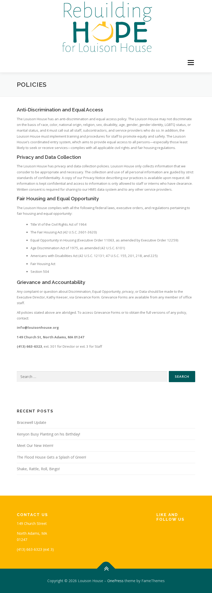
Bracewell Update (31, 422)
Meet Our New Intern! (35, 445)
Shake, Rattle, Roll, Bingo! (38, 468)
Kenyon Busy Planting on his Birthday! (48, 434)
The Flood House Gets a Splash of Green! (51, 457)
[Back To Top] (106, 569)
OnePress (115, 580)
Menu (190, 62)
